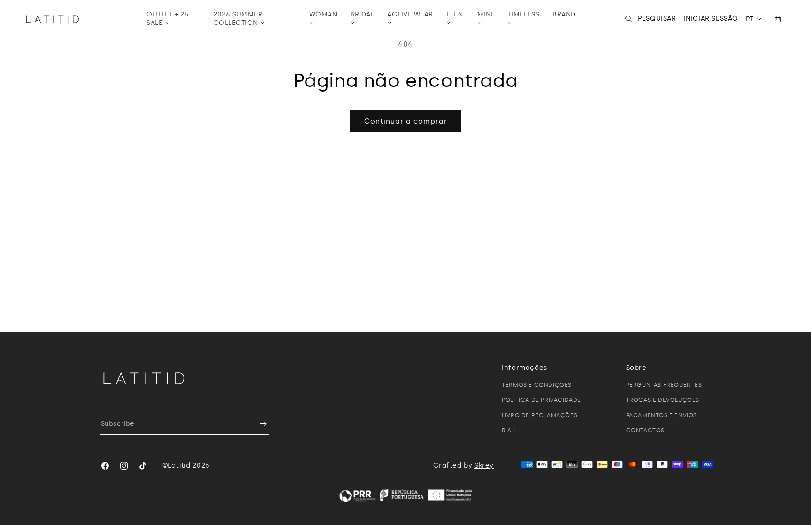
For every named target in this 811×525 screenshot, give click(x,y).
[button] (173, 19)
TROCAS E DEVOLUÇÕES (662, 400)
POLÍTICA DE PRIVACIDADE (541, 400)
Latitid (179, 466)
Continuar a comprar (405, 121)
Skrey (484, 466)
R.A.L (509, 430)
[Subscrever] (258, 423)
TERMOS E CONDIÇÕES (537, 385)
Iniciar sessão (711, 19)
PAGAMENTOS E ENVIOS (661, 415)
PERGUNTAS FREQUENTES (664, 385)
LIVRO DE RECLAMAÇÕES (539, 415)
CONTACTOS (645, 430)
